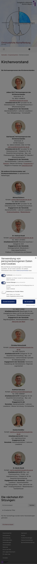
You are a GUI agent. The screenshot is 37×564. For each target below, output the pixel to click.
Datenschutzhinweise (22, 270)
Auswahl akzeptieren (9, 301)
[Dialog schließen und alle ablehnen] (35, 257)
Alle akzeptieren (28, 301)
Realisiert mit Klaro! (30, 305)
